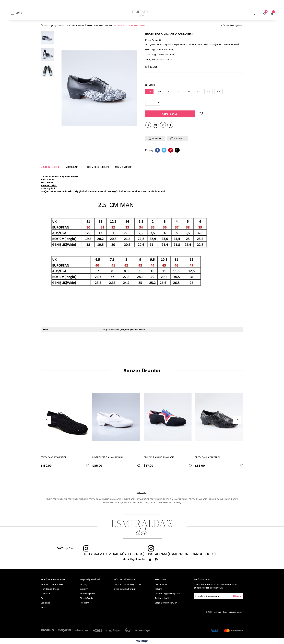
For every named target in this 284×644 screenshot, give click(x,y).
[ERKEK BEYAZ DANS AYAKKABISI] (116, 417)
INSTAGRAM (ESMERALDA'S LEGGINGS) (114, 554)
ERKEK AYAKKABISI (198, 499)
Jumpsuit (45, 593)
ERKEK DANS (156, 499)
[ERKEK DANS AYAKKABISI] (65, 417)
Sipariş (83, 584)
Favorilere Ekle (87, 465)
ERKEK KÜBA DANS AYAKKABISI (159, 457)
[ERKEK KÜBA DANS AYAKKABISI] (168, 417)
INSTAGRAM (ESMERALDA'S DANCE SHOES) (182, 554)
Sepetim (84, 589)
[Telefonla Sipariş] (148, 125)
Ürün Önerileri (123, 167)
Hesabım (84, 602)
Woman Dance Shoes (52, 584)
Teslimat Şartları (163, 598)
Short (43, 607)
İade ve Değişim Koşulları (167, 593)
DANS (146, 502)
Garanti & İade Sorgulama (127, 584)
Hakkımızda (161, 584)
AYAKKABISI (174, 502)
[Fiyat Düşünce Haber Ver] (170, 125)
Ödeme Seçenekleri (98, 167)
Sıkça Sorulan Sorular (124, 589)
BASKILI (212, 499)
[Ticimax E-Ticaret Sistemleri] (142, 641)
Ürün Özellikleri (50, 167)
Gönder (237, 596)
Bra (42, 598)
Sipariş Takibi (86, 598)
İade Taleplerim (87, 593)
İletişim (158, 589)
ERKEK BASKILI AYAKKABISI (135, 499)
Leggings (45, 602)
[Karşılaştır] (163, 125)
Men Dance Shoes (50, 589)
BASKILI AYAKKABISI (132, 502)
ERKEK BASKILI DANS (78, 499)
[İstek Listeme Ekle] (155, 125)
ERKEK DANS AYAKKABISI (53, 457)
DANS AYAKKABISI (159, 502)
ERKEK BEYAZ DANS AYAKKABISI (108, 457)
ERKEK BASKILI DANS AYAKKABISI (105, 499)
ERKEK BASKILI (60, 499)
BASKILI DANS (223, 499)
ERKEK (49, 499)
